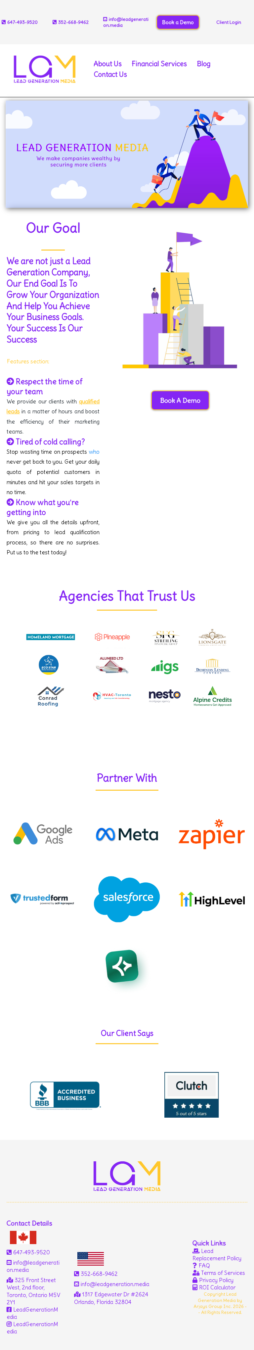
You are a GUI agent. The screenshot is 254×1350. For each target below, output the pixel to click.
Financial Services (159, 63)
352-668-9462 (73, 22)
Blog (204, 63)
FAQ (204, 1265)
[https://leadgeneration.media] (45, 67)
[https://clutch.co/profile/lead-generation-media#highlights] (190, 1094)
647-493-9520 (31, 1252)
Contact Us (110, 74)
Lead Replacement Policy (216, 1254)
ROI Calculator (217, 1287)
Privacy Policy (216, 1280)
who (94, 451)
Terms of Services (223, 1273)
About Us (108, 63)
